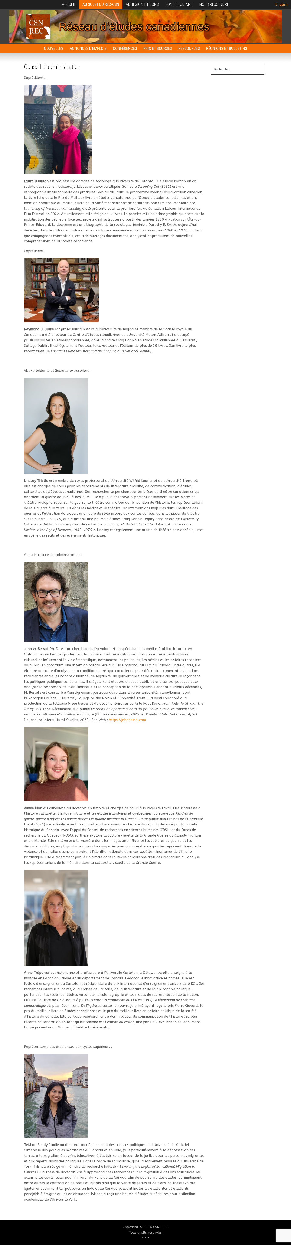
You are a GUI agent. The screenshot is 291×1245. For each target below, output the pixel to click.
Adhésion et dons (142, 4)
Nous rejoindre (214, 4)
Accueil (69, 4)
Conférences (125, 48)
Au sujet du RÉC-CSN (100, 4)
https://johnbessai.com (127, 720)
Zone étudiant (179, 4)
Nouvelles (53, 48)
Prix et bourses (157, 48)
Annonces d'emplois (88, 48)
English (281, 4)
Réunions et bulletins (226, 48)
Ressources (189, 48)
